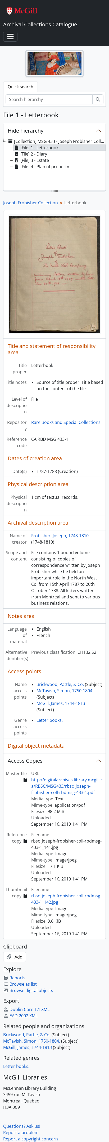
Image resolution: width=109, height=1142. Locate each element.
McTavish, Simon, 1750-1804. (65, 691)
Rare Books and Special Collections (66, 422)
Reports (17, 978)
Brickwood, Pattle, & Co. (60, 684)
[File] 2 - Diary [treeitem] (33, 154)
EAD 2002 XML (24, 1016)
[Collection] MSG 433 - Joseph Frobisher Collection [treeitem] (59, 141)
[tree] (54, 164)
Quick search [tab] (20, 87)
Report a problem (21, 1132)
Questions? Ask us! (21, 1126)
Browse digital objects (31, 990)
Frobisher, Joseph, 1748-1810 (60, 536)
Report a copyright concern (30, 1139)
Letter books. (50, 720)
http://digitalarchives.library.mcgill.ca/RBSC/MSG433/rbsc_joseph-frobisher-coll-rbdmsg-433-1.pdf (67, 786)
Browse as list (23, 984)
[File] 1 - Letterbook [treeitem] (39, 148)
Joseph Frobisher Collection (30, 203)
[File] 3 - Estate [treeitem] (34, 160)
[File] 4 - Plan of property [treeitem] (44, 167)
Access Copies (25, 760)
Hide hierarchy (25, 130)
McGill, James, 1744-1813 (61, 703)
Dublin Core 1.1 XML (29, 1009)
